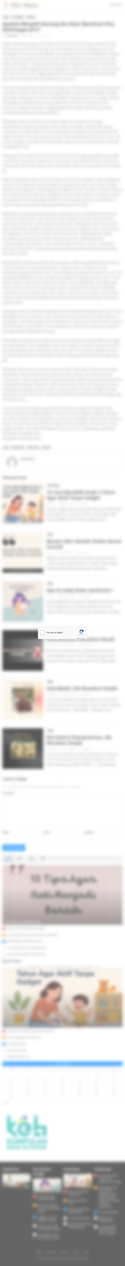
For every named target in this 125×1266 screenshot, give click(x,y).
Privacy (78, 638)
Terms (83, 638)
